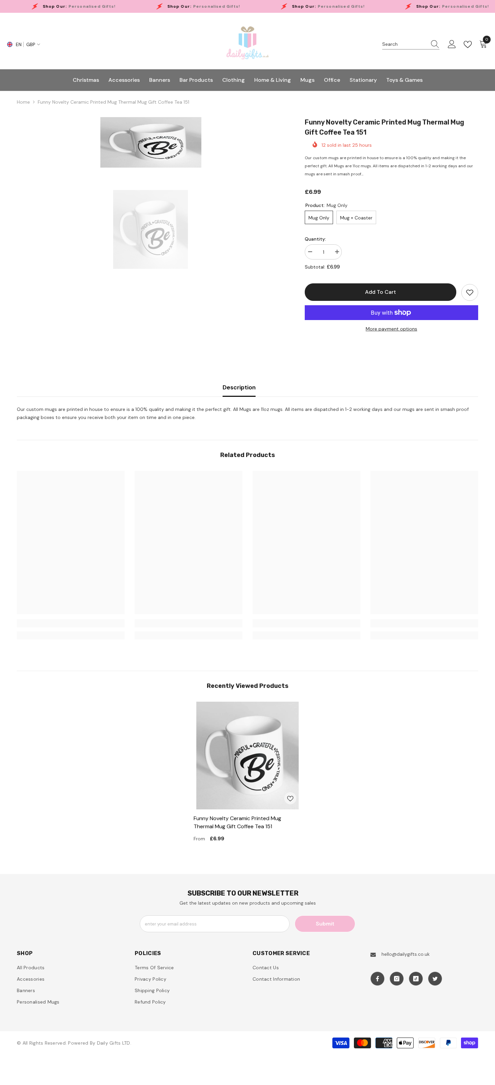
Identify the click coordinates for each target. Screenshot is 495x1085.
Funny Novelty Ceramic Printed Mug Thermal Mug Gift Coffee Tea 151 (237, 822)
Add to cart (380, 291)
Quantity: (315, 239)
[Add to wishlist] (469, 292)
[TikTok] (416, 979)
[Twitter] (435, 979)
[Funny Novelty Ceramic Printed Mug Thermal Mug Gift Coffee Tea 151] (247, 755)
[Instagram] (397, 979)
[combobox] (404, 44)
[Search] (410, 44)
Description (239, 387)
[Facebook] (377, 979)
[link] (71, 623)
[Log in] (452, 44)
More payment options (391, 329)
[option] (151, 142)
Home (23, 102)
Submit (325, 923)
